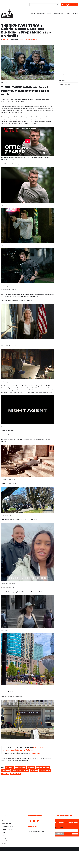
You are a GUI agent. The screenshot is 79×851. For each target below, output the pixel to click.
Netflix (21, 39)
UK (3, 835)
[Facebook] (33, 820)
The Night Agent (27, 39)
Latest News (41, 13)
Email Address (59, 828)
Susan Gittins (6, 39)
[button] (63, 13)
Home (33, 13)
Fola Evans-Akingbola (42, 767)
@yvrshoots (7, 750)
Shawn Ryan (5, 773)
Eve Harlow (31, 767)
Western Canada (8, 826)
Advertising (6, 841)
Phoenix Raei (34, 770)
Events (49, 13)
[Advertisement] (68, 47)
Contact (75, 13)
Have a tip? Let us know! (69, 5)
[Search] (57, 4)
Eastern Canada (7, 829)
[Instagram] (29, 820)
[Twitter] (38, 820)
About (4, 838)
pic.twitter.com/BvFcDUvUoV (23, 750)
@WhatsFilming (39, 747)
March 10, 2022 (35, 753)
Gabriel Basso (6, 770)
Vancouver (34, 39)
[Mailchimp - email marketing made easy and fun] (75, 834)
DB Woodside (9, 767)
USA (4, 832)
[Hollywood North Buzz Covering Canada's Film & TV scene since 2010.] (7, 13)
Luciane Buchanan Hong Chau (20, 770)
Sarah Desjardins (45, 770)
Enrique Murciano (20, 767)
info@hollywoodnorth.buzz (36, 831)
